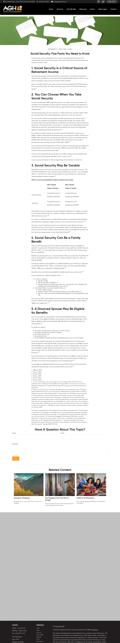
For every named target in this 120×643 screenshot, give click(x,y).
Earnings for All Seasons (22, 498)
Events (38, 639)
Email (62, 433)
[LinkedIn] (103, 1)
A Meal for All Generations (85, 498)
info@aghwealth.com (60, 2)
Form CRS (112, 2)
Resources (39, 637)
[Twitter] (98, 1)
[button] (51, 9)
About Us (39, 632)
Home (38, 628)
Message (15, 444)
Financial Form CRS (59, 626)
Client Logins (40, 641)
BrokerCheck (95, 630)
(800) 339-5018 (23, 631)
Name (14, 433)
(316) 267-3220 (44, 2)
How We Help (40, 634)
